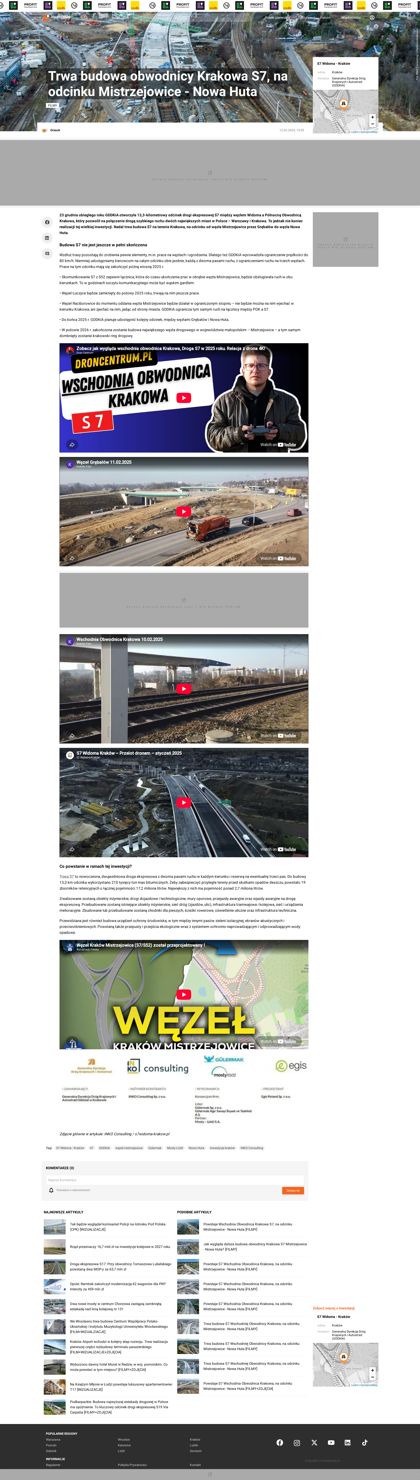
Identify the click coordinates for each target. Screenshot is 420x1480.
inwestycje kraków (222, 1148)
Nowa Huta (196, 1148)
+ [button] (372, 117)
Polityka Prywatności (132, 1465)
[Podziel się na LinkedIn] (47, 238)
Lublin (194, 1445)
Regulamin (53, 1465)
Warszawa (53, 1439)
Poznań (51, 1445)
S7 (91, 1148)
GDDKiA (104, 1148)
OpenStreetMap (368, 131)
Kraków (337, 72)
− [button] (372, 124)
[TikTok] (365, 1443)
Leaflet (355, 131)
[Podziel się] (48, 222)
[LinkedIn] (348, 1443)
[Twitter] (314, 1443)
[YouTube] (331, 1443)
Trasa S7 (67, 876)
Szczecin (196, 1451)
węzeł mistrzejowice (129, 1148)
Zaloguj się (293, 1190)
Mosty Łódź (175, 1148)
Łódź (121, 1451)
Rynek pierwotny (277, 18)
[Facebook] (279, 1443)
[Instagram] (297, 1443)
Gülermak (154, 1148)
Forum (325, 18)
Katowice (124, 1445)
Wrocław (124, 1439)
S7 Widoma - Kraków (333, 63)
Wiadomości (350, 18)
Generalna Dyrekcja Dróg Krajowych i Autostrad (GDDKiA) (349, 82)
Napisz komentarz (62, 1180)
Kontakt (195, 1465)
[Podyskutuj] (48, 253)
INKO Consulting (252, 1148)
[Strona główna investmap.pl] (57, 17)
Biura (305, 18)
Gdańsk (51, 1451)
